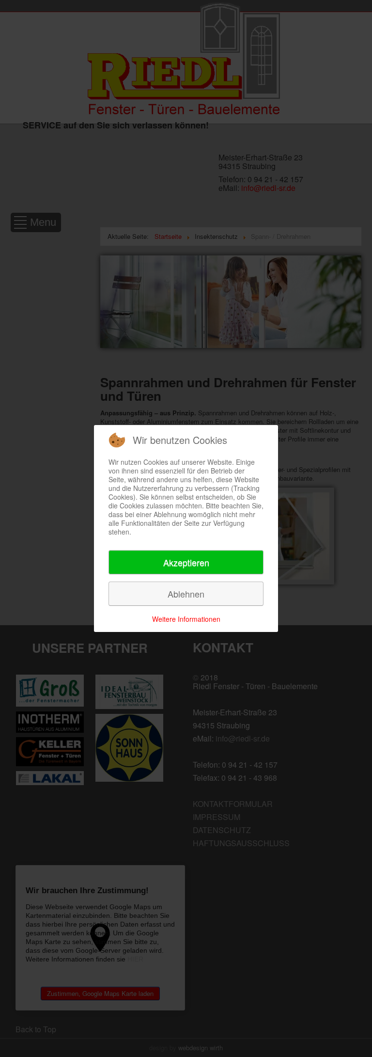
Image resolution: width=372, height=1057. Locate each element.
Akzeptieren (186, 562)
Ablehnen (186, 593)
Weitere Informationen (186, 619)
